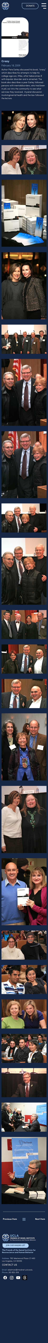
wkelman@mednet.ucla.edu (20, 1270)
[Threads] (24, 1277)
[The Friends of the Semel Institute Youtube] (18, 1277)
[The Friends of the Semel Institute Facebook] (5, 1277)
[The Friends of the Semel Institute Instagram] (11, 1277)
